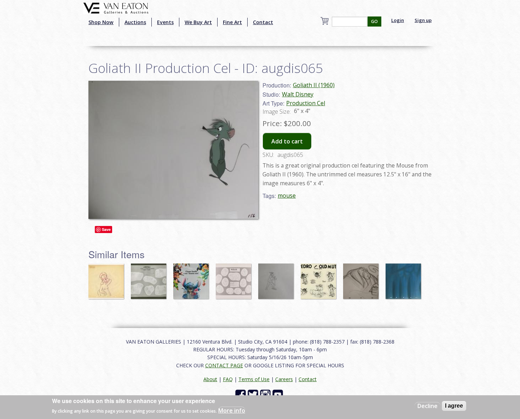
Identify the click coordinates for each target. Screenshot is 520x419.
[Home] (116, 7)
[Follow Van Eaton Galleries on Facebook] (241, 394)
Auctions (135, 22)
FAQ (228, 379)
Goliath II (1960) (314, 85)
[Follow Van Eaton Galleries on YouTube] (278, 394)
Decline (427, 406)
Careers (284, 379)
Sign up (423, 20)
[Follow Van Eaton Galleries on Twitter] (254, 394)
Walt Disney (297, 94)
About (210, 379)
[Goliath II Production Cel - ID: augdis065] (173, 149)
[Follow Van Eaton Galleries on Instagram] (266, 394)
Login (397, 20)
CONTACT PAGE (224, 365)
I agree (454, 406)
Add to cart (287, 141)
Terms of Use (254, 379)
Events (165, 22)
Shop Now (101, 22)
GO (374, 21)
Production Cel (305, 103)
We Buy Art (198, 22)
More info (231, 410)
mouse (287, 195)
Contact (263, 22)
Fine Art (232, 22)
